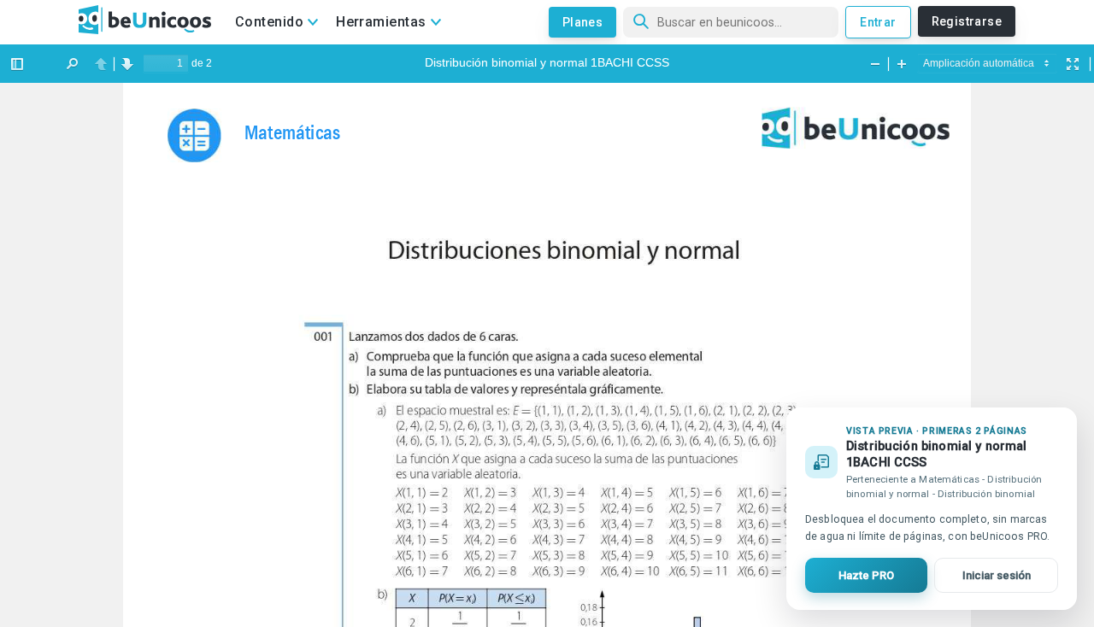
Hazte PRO (866, 575)
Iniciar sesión (996, 575)
